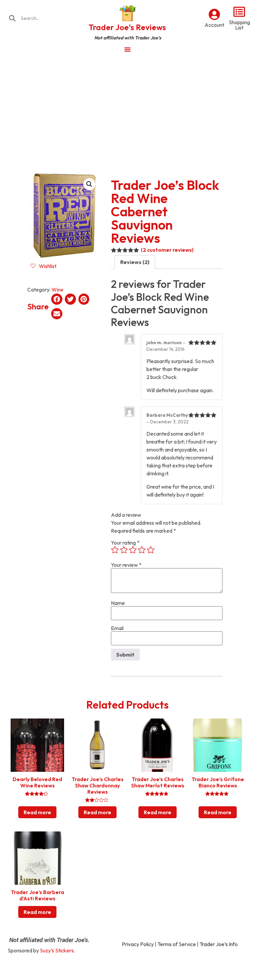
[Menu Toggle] (127, 49)
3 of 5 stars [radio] (133, 550)
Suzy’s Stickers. (57, 950)
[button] (89, 184)
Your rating (125, 542)
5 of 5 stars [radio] (151, 550)
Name (118, 603)
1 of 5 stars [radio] (115, 550)
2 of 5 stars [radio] (124, 550)
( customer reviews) (167, 249)
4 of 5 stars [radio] (142, 550)
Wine (57, 289)
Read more (37, 812)
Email (117, 628)
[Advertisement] (127, 107)
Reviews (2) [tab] (134, 262)
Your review (126, 564)
